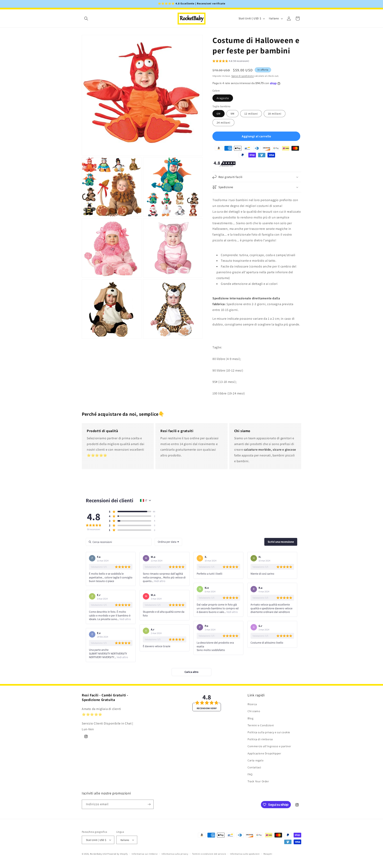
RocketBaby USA (98, 853)
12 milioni (251, 113)
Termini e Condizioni (261, 725)
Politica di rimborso (260, 739)
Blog (250, 718)
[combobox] (168, 542)
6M (218, 113)
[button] (86, 18)
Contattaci (254, 767)
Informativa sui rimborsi (145, 853)
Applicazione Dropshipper (264, 753)
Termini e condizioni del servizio (209, 853)
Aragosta (223, 98)
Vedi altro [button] (159, 581)
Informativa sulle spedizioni (245, 853)
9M (232, 113)
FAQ (250, 774)
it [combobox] (146, 500)
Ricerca (252, 704)
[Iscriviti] (149, 804)
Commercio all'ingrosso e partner (269, 746)
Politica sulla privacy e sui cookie (269, 732)
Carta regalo (256, 760)
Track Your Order (258, 781)
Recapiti (268, 853)
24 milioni (223, 122)
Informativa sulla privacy (175, 853)
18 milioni (274, 113)
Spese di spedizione (242, 75)
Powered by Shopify (117, 853)
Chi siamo (254, 711)
